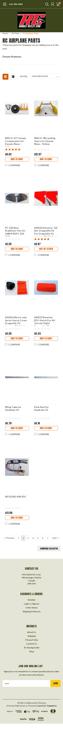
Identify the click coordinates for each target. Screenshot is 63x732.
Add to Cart (17, 159)
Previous (10, 538)
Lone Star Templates (47, 706)
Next (54, 538)
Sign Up (35, 603)
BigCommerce (21, 706)
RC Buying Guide (31, 647)
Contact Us (31, 643)
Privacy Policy (31, 640)
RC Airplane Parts (31, 33)
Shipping (32, 636)
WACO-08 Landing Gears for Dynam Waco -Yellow (44, 141)
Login (26, 603)
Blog (31, 651)
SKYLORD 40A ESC (15, 496)
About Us (31, 632)
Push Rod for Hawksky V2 (41, 408)
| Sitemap (42, 703)
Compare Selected (49, 548)
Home (5, 33)
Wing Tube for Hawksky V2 (13, 408)
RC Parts (15, 33)
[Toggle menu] (4, 6)
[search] (46, 4)
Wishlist (31, 600)
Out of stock (46, 249)
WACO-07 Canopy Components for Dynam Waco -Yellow (15, 142)
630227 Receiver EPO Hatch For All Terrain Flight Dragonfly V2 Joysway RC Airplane (46, 321)
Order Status (32, 607)
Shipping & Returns (31, 611)
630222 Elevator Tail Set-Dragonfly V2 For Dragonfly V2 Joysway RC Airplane (46, 231)
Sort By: (24, 76)
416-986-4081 (16, 4)
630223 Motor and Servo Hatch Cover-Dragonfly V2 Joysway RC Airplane (17, 321)
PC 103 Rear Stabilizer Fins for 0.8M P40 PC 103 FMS (15, 231)
